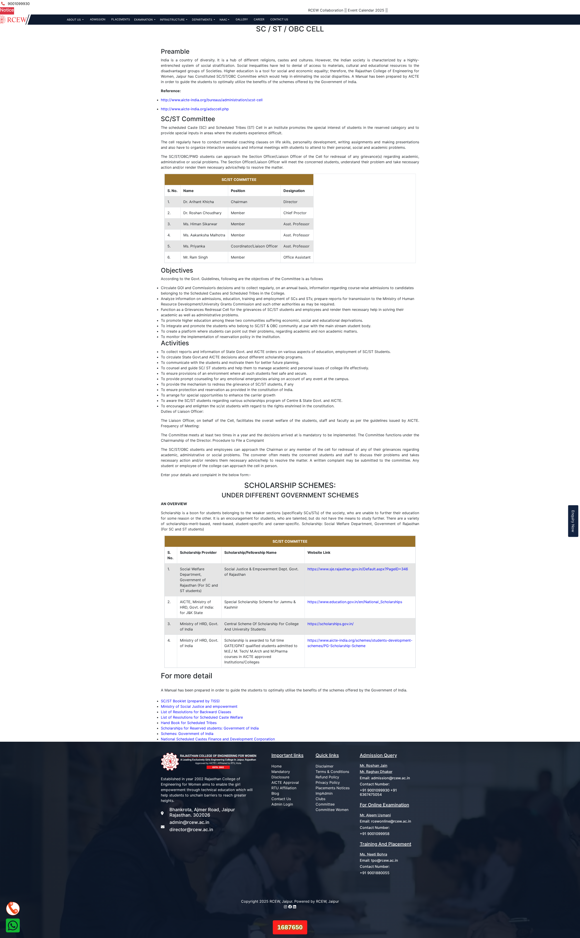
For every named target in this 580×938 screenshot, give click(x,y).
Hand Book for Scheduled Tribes (189, 722)
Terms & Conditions (332, 771)
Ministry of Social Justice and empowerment (199, 706)
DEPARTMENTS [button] (202, 19)
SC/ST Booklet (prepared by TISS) (190, 701)
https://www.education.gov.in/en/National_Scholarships (354, 602)
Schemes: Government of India (187, 733)
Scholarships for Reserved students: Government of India (210, 728)
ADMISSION (97, 19)
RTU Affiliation (283, 788)
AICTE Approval (285, 782)
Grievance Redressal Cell (525, 3)
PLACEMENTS (120, 19)
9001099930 (19, 3)
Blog (275, 793)
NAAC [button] (223, 19)
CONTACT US (279, 19)
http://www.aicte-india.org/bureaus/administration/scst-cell (212, 100)
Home (276, 766)
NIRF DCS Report (485, 3)
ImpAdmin (324, 793)
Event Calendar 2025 (305, 10)
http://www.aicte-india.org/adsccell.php (195, 109)
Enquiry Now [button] (573, 521)
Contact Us (281, 798)
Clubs (320, 798)
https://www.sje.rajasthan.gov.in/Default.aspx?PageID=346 (357, 569)
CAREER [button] (259, 19)
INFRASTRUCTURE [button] (172, 19)
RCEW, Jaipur (327, 901)
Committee (325, 804)
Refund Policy (327, 777)
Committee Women (332, 809)
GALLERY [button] (242, 19)
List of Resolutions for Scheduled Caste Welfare (202, 717)
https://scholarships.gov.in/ (330, 623)
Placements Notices (333, 788)
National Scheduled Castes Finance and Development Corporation (218, 739)
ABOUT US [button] (74, 19)
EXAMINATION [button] (143, 19)
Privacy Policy (328, 782)
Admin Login (282, 804)
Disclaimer (325, 766)
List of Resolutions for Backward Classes (196, 712)
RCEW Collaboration (264, 10)
